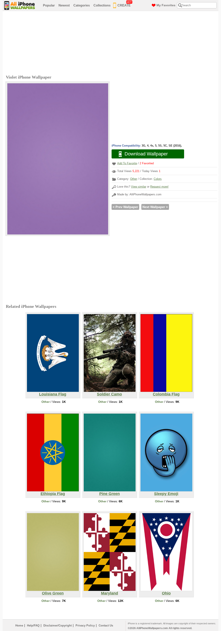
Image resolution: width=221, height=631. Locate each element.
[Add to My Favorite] (114, 164)
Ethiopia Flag (53, 494)
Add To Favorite (127, 163)
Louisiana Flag (52, 394)
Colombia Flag (166, 394)
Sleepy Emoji (166, 494)
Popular (49, 5)
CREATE (124, 4)
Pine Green (109, 494)
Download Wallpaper (146, 154)
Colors (158, 178)
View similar (138, 186)
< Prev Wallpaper (125, 207)
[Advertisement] (111, 43)
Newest (64, 5)
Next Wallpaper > (155, 207)
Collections (101, 5)
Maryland (109, 593)
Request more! (159, 186)
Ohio (166, 593)
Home (19, 625)
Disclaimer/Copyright (57, 625)
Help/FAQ (33, 625)
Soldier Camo (109, 394)
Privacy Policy (85, 625)
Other (133, 178)
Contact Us (106, 625)
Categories (81, 5)
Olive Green (53, 593)
